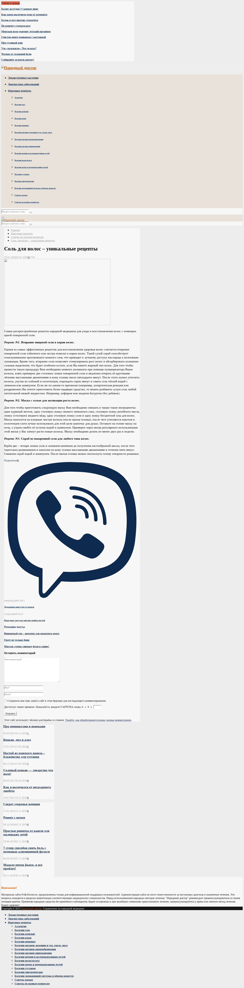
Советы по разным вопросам (27, 202)
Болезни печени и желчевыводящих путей (32, 153)
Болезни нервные (22, 125)
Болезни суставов (22, 174)
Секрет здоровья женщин (21, 804)
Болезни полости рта (23, 160)
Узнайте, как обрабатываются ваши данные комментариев (98, 720)
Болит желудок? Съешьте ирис (19, 8)
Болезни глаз (20, 104)
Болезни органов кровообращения (29, 139)
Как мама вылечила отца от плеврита (24, 14)
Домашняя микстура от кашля (19, 607)
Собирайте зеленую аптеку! (17, 59)
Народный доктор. (31, 908)
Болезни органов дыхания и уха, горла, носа (33, 132)
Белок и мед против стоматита (19, 20)
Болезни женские (22, 111)
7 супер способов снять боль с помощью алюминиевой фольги (26, 849)
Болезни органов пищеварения (27, 146)
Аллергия (19, 97)
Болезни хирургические (24, 181)
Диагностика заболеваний (23, 84)
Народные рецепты (19, 91)
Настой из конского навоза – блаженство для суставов (24, 754)
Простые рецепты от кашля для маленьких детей (26, 832)
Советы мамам (21, 195)
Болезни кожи (20, 118)
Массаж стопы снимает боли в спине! (27, 646)
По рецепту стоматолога (15, 25)
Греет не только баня (16, 640)
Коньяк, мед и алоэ (17, 740)
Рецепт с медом (14, 817)
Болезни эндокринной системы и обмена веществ (35, 188)
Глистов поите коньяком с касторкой (23, 37)
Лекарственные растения (23, 78)
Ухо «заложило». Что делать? (18, 48)
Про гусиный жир (12, 42)
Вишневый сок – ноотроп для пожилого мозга (31, 633)
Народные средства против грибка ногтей (24, 620)
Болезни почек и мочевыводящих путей (31, 167)
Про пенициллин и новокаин (24, 726)
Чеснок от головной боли (16, 54)
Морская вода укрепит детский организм (26, 31)
